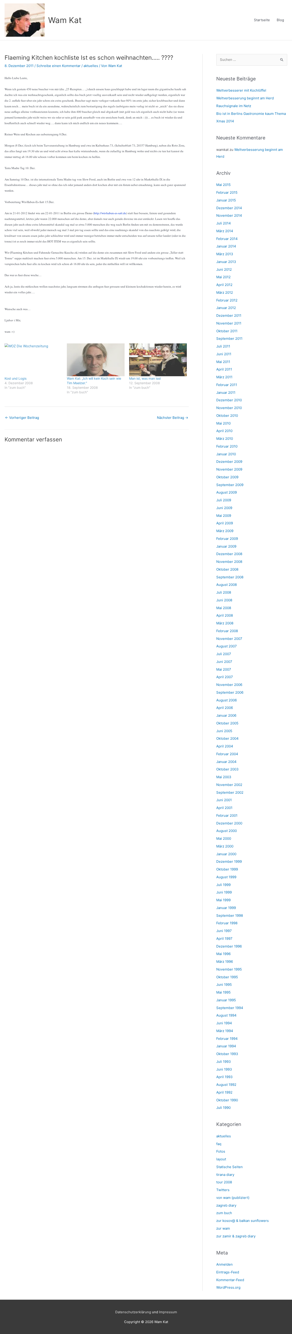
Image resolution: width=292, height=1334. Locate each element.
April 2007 (224, 677)
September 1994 (229, 1008)
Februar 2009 (227, 538)
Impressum (168, 1312)
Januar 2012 (226, 308)
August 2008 (226, 584)
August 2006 (226, 700)
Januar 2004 (226, 762)
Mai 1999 (223, 900)
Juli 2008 (223, 592)
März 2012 (224, 292)
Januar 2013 (226, 262)
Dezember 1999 (229, 861)
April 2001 (224, 808)
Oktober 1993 (227, 1054)
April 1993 (224, 1077)
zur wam (223, 1228)
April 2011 (224, 369)
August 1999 (226, 877)
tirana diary (225, 1174)
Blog (280, 20)
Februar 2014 (227, 239)
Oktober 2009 (227, 477)
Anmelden (224, 1264)
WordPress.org (228, 1287)
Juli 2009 (223, 500)
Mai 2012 (223, 277)
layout (221, 1159)
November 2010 (229, 408)
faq (218, 1144)
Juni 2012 (224, 269)
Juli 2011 (223, 346)
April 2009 (224, 523)
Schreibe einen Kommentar (58, 66)
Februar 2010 (226, 446)
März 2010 (224, 438)
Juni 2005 (224, 731)
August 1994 (226, 1015)
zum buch (224, 1213)
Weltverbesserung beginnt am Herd (245, 98)
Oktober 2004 (227, 738)
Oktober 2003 (227, 769)
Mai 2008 (223, 608)
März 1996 (224, 961)
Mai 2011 (223, 362)
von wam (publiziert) (232, 1197)
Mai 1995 (223, 992)
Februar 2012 (226, 300)
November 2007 (229, 638)
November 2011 (228, 323)
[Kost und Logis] (33, 359)
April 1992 (224, 1092)
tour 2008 (224, 1182)
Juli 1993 (223, 1061)
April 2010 (224, 431)
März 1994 (224, 1031)
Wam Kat (65, 20)
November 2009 (229, 469)
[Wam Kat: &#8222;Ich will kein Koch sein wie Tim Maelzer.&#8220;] (96, 359)
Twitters (222, 1190)
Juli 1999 (223, 885)
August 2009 (226, 492)
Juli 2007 (223, 654)
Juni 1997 (224, 931)
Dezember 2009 (229, 461)
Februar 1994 (227, 1038)
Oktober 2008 (227, 569)
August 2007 (226, 646)
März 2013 (224, 254)
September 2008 (229, 577)
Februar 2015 (226, 192)
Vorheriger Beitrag (22, 417)
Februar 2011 (226, 385)
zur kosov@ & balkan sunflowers (242, 1220)
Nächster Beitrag (172, 417)
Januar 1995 (226, 1000)
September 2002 (229, 792)
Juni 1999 (224, 892)
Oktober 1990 (227, 1100)
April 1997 (224, 938)
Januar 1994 (226, 1046)
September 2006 (229, 692)
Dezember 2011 (228, 315)
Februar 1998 (226, 923)
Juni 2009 (224, 508)
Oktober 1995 (227, 977)
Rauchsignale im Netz (233, 106)
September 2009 (229, 485)
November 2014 (229, 215)
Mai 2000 (223, 838)
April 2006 (224, 708)
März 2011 (224, 377)
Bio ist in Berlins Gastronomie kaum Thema (251, 113)
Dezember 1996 (229, 946)
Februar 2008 (227, 631)
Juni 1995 (224, 984)
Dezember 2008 (229, 554)
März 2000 (224, 846)
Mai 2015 (223, 185)
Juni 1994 (224, 1023)
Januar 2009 (226, 546)
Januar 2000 (226, 854)
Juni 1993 (224, 1069)
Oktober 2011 (226, 331)
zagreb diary (226, 1205)
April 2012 (224, 285)
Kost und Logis (15, 378)
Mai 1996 (223, 954)
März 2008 (224, 623)
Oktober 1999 (227, 869)
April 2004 (224, 746)
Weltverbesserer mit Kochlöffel (241, 90)
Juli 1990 (223, 1107)
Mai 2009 (223, 515)
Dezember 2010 (229, 400)
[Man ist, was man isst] (158, 359)
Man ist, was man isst (145, 378)
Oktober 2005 (227, 723)
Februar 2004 (227, 754)
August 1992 (226, 1084)
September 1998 (229, 915)
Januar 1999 (226, 908)
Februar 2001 (226, 815)
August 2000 (226, 831)
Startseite (262, 20)
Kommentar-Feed (230, 1280)
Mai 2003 (223, 777)
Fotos (220, 1151)
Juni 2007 (224, 661)
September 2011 (229, 338)
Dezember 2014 (229, 208)
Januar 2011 (225, 392)
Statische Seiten (229, 1167)
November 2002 (229, 785)
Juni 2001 (224, 800)
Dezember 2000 (229, 823)
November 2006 (229, 684)
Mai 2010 (223, 423)
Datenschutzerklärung (133, 1312)
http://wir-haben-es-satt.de (110, 213)
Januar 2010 (226, 454)
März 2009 (224, 531)
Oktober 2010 (227, 415)
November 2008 (229, 561)
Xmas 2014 (225, 121)
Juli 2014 (223, 223)
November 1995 (229, 969)
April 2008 (224, 615)
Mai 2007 (223, 669)
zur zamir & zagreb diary (236, 1236)
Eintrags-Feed (227, 1272)
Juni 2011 (223, 354)
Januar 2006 (226, 715)
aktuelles (90, 66)
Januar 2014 (226, 246)
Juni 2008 (224, 600)
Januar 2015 (226, 200)
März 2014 (224, 231)
